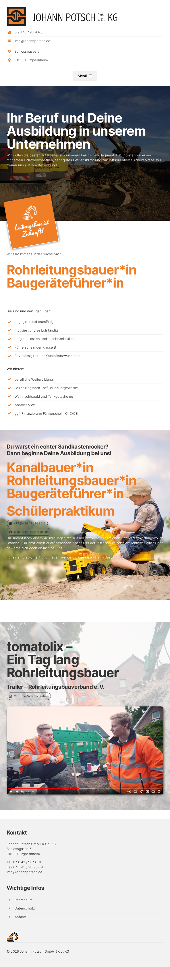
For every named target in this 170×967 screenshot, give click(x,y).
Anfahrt (21, 917)
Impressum (23, 900)
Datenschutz (25, 908)
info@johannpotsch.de (32, 41)
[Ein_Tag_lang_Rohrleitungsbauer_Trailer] (85, 708)
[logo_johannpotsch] (62, 8)
